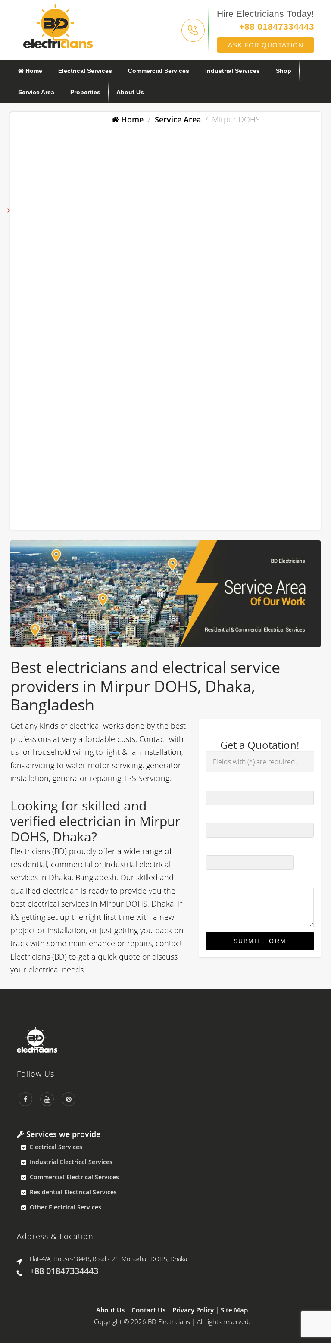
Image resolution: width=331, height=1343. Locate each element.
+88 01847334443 (276, 26)
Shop (283, 70)
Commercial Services (158, 70)
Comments (222, 880)
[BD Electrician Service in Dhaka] (172, 1039)
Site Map (234, 1310)
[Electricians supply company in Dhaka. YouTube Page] (47, 1099)
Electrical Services (85, 70)
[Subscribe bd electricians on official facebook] (25, 1099)
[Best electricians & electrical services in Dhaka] (58, 26)
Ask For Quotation (265, 45)
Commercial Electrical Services (74, 1177)
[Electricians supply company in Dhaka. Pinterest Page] (68, 1099)
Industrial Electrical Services (71, 1162)
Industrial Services (232, 70)
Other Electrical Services (65, 1207)
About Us (130, 92)
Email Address (229, 847)
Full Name (223, 783)
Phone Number (230, 815)
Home (33, 70)
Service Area (36, 92)
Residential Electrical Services (73, 1192)
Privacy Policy (193, 1310)
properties (85, 92)
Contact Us (148, 1310)
